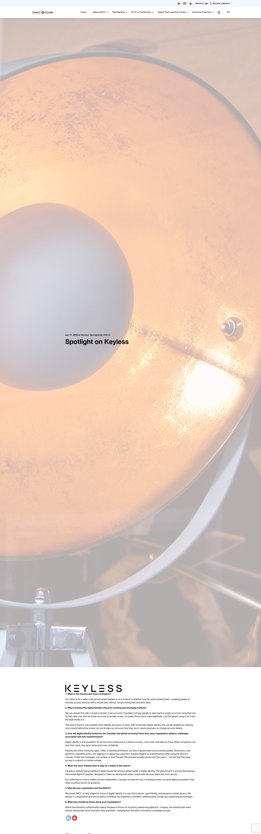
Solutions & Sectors (201, 12)
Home (84, 12)
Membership (119, 12)
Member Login (202, 4)
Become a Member (221, 4)
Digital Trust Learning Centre (172, 12)
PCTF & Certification (141, 12)
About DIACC (99, 12)
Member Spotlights (90, 335)
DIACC (106, 335)
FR (228, 12)
